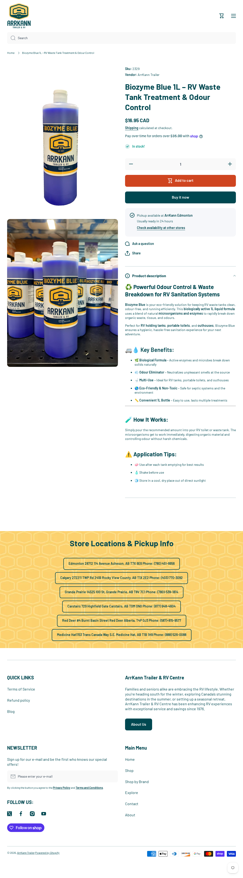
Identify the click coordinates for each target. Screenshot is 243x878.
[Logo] (19, 15)
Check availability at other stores (161, 228)
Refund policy (18, 700)
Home (10, 52)
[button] (133, 253)
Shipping (131, 128)
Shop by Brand (137, 781)
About (130, 815)
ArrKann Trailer (26, 852)
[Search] (11, 38)
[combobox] (121, 38)
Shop (129, 770)
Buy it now (180, 197)
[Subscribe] (112, 776)
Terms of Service (21, 689)
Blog (11, 711)
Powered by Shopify (47, 852)
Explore (131, 792)
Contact (131, 803)
